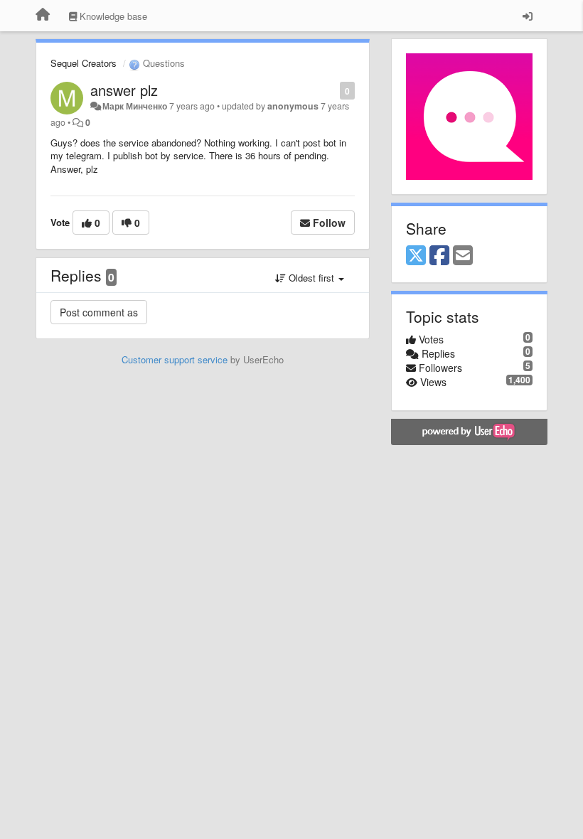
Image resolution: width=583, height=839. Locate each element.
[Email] (463, 256)
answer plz (124, 90)
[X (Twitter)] (416, 256)
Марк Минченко (134, 106)
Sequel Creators (83, 63)
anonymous (293, 106)
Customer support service (175, 359)
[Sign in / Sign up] (527, 16)
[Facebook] (439, 256)
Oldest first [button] (311, 277)
